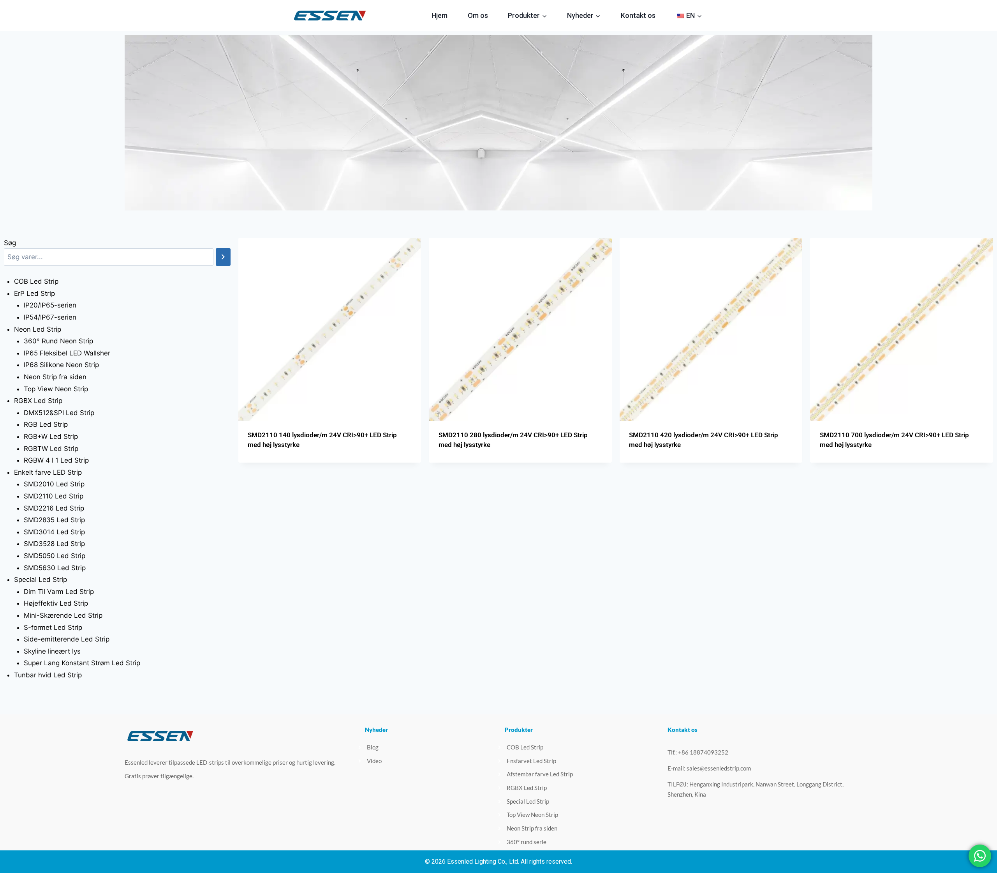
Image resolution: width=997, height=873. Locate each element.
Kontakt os (638, 15)
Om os (478, 15)
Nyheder (376, 729)
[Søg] (223, 257)
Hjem (439, 15)
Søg (10, 243)
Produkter (519, 729)
